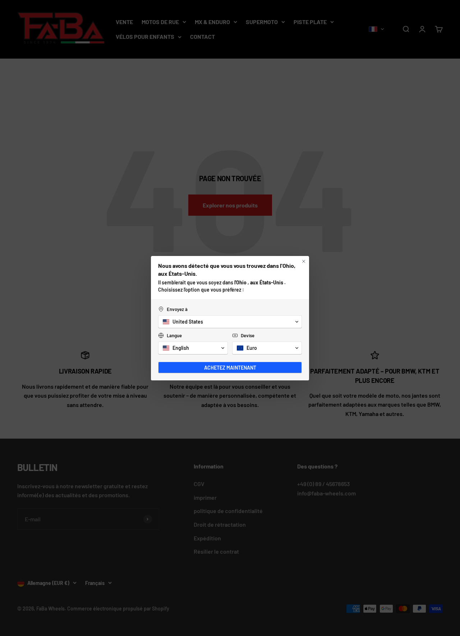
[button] (230, 321)
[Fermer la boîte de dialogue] (304, 261)
